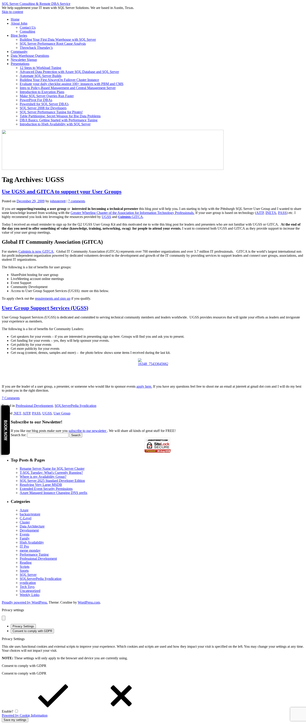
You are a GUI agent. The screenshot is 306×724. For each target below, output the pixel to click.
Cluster (25, 522)
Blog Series (19, 35)
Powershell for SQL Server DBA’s (44, 104)
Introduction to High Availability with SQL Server (55, 124)
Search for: (18, 435)
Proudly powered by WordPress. (25, 602)
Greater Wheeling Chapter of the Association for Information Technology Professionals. (132, 213)
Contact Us (28, 27)
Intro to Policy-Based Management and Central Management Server (68, 88)
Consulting (27, 31)
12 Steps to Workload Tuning (40, 68)
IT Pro (24, 546)
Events (24, 534)
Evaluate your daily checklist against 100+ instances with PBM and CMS (71, 84)
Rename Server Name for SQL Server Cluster (52, 468)
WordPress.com (89, 602)
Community (19, 51)
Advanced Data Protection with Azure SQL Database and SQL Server (69, 72)
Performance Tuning (34, 554)
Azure (24, 510)
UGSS (106, 217)
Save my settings (15, 720)
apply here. (144, 386)
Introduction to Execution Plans (42, 92)
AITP (260, 213)
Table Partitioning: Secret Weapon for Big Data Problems (60, 116)
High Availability (32, 542)
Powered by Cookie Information (24, 715)
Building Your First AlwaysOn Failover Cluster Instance (59, 80)
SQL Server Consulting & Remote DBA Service (36, 4)
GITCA (130, 217)
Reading (26, 562)
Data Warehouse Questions (30, 56)
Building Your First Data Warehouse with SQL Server (58, 39)
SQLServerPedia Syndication (75, 406)
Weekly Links (29, 595)
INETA (270, 213)
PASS (282, 213)
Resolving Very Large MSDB (41, 485)
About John (19, 23)
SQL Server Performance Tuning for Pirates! (51, 112)
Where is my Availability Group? (43, 476)
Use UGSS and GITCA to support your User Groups (61, 191)
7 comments (76, 201)
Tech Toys (27, 587)
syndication (28, 583)
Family (25, 538)
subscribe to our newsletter (88, 431)
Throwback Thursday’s (36, 47)
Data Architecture (32, 526)
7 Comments (11, 398)
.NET (17, 413)
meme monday (30, 550)
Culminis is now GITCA (36, 251)
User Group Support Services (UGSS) (45, 308)
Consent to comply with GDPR (32, 631)
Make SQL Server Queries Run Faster (47, 96)
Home (15, 19)
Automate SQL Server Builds (40, 76)
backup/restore (30, 514)
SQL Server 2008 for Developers (43, 108)
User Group (62, 413)
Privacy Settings (23, 626)
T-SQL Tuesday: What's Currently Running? (51, 472)
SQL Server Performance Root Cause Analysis (53, 43)
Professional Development (34, 406)
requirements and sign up (52, 298)
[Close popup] (3, 618)
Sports (24, 570)
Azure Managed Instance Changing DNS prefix (53, 493)
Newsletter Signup (24, 60)
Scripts (24, 566)
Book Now (6, 430)
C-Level (25, 518)
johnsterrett (58, 201)
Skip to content (12, 12)
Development (29, 530)
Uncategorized (30, 591)
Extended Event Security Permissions (46, 489)
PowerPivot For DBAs (36, 100)
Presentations (20, 64)
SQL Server (28, 575)
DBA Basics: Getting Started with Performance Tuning (58, 120)
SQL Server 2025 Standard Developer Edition (52, 481)
